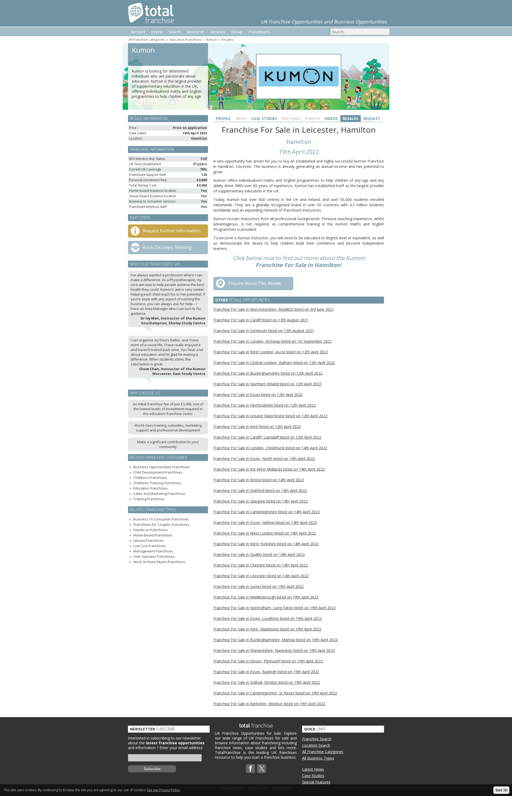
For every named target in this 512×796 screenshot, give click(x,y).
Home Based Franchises (153, 535)
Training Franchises (149, 498)
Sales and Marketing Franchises (159, 493)
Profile (223, 118)
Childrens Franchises (150, 477)
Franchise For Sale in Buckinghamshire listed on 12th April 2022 (267, 373)
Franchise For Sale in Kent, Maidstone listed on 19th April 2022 (267, 629)
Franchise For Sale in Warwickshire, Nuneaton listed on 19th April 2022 (274, 650)
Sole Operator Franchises (154, 556)
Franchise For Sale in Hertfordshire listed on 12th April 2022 (264, 405)
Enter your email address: (181, 747)
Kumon (211, 39)
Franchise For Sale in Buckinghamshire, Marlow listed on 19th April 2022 (275, 639)
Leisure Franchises (148, 540)
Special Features (316, 782)
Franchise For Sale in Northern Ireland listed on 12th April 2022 (267, 383)
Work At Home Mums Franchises (159, 561)
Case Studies (264, 118)
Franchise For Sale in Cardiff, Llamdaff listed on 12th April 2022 (267, 437)
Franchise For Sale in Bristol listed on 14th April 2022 (258, 479)
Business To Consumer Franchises (161, 519)
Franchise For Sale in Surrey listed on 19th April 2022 (258, 586)
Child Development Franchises (157, 472)
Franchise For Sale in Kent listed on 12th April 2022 (257, 426)
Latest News (313, 769)
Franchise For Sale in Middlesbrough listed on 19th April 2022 (265, 597)
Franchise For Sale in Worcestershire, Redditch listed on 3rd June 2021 (273, 309)
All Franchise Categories (147, 39)
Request (371, 118)
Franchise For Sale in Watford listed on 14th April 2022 (260, 490)
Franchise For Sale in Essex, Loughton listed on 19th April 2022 (267, 618)
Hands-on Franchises (150, 529)
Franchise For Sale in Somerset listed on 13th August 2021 (263, 330)
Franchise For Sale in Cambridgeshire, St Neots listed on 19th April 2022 (275, 693)
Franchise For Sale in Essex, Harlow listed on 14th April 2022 (265, 522)
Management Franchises (153, 551)
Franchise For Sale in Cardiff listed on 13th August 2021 (261, 319)
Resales (227, 39)
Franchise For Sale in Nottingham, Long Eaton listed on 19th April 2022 (274, 607)
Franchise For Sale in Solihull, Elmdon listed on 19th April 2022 (266, 682)
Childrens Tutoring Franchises (157, 482)
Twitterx (261, 768)
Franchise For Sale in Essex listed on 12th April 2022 (258, 394)
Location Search (316, 745)
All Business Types (318, 758)
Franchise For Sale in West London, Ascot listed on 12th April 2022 (270, 351)
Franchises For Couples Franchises (161, 524)
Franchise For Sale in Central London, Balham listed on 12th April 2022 (274, 362)
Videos (331, 118)
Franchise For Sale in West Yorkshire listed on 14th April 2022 (266, 543)
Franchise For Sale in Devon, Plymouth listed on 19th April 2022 (268, 661)
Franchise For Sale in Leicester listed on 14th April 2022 (261, 575)
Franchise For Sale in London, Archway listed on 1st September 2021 (272, 341)
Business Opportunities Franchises (161, 466)
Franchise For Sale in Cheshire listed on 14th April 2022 (260, 565)
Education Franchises (185, 39)
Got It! (501, 790)
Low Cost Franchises (149, 545)
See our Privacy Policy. (163, 790)
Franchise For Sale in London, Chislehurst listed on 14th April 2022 (270, 447)
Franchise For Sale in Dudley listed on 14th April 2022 (259, 554)
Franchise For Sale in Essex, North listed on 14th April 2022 (264, 458)
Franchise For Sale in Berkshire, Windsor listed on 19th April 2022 (269, 703)
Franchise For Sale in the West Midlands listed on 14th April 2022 (269, 469)
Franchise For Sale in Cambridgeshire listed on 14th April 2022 (266, 511)
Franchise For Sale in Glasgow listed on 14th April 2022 (260, 501)
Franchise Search (316, 738)
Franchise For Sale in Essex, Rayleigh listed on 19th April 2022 (266, 671)
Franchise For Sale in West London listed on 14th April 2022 (264, 533)
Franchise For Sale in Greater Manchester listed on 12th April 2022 (270, 415)
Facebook (250, 768)
